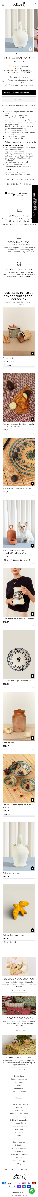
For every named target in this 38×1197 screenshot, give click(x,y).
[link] (19, 331)
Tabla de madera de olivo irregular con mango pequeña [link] (19, 425)
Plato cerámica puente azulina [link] (17, 488)
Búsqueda (19, 1098)
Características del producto (19, 180)
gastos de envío (26, 70)
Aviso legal (19, 1129)
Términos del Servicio (19, 1123)
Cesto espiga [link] (9, 358)
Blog (19, 1164)
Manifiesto (19, 1151)
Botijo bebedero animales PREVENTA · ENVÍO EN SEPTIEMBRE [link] (15, 551)
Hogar (19, 1085)
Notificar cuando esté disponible (19, 93)
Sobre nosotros (19, 1142)
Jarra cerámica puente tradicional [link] (18, 619)
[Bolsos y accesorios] (19, 966)
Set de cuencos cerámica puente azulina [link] (18, 806)
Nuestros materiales (19, 1154)
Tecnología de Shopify (19, 1195)
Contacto (19, 1132)
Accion (19, 1135)
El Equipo (19, 1145)
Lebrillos (19, 1095)
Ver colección (19, 1069)
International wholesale (19, 1114)
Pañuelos (19, 1082)
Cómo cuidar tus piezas (19, 184)
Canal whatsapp (19, 1161)
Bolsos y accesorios (19, 1079)
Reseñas (19, 1158)
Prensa (19, 1107)
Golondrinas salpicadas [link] (13, 935)
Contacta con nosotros (19, 1104)
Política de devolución (19, 1120)
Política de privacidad (19, 1126)
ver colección (19, 990)
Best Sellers (19, 1076)
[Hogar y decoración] (19, 1005)
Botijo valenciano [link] (11, 873)
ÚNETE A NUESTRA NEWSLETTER (18, 1170)
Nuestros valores (19, 1148)
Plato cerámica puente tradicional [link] (18, 681)
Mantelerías (19, 1088)
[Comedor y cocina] (19, 1045)
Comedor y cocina (19, 1092)
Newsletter (19, 1110)
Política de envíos (19, 1117)
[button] (32, 353)
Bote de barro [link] (9, 743)
